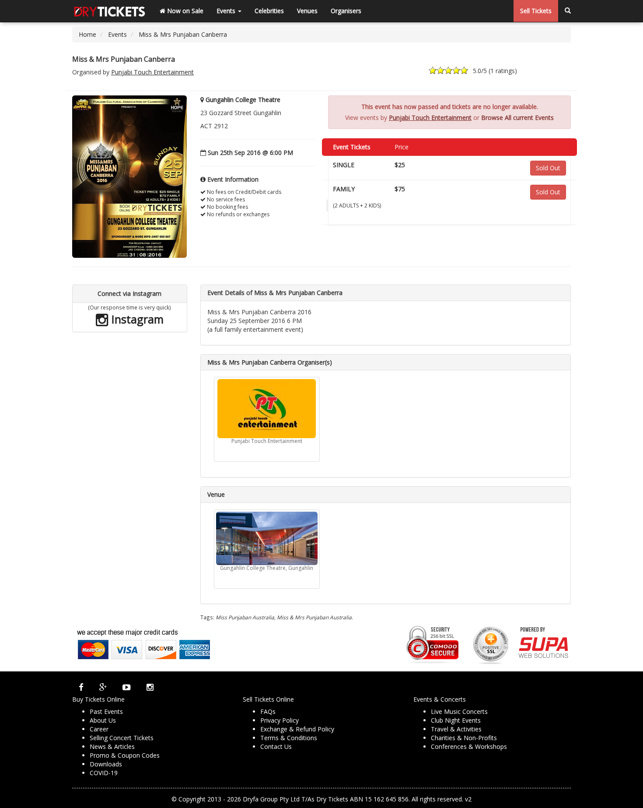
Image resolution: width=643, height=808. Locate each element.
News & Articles (112, 746)
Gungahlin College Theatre (243, 99)
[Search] (567, 11)
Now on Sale (184, 11)
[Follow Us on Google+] (103, 687)
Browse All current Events (517, 117)
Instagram (136, 319)
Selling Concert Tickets (122, 738)
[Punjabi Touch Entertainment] (267, 408)
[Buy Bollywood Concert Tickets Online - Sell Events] (109, 11)
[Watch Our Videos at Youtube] (126, 687)
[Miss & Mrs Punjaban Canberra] (129, 176)
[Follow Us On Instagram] (150, 687)
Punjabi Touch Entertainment (152, 72)
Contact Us (276, 746)
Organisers (346, 11)
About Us (103, 720)
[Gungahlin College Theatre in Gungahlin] (267, 538)
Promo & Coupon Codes (125, 755)
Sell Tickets (536, 11)
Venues (307, 11)
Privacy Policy (279, 720)
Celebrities (269, 11)
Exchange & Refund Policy (297, 729)
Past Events (106, 711)
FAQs (268, 711)
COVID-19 (104, 773)
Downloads (106, 764)
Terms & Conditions (288, 738)
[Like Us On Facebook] (81, 687)
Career (99, 729)
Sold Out (548, 168)
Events (227, 11)
